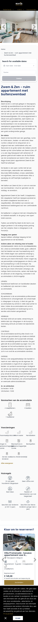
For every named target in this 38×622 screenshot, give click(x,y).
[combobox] (8, 9)
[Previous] (3, 26)
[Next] (34, 26)
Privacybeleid (8, 614)
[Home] (19, 3)
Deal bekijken (19, 582)
